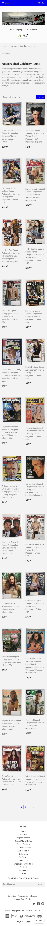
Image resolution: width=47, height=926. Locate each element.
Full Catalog (23, 857)
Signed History (23, 851)
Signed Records (23, 838)
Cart (43, 3)
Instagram (23, 870)
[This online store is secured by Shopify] (23, 38)
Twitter (23, 874)
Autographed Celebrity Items (21, 46)
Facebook (23, 867)
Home (4, 46)
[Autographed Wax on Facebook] (38, 904)
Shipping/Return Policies (23, 864)
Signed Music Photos (23, 841)
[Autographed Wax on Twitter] (34, 904)
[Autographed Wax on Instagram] (42, 904)
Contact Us (23, 861)
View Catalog (23, 896)
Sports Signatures (23, 848)
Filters (40, 97)
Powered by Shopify (33, 911)
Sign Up (40, 884)
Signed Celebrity (23, 844)
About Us (23, 834)
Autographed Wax (17, 911)
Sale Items (23, 854)
